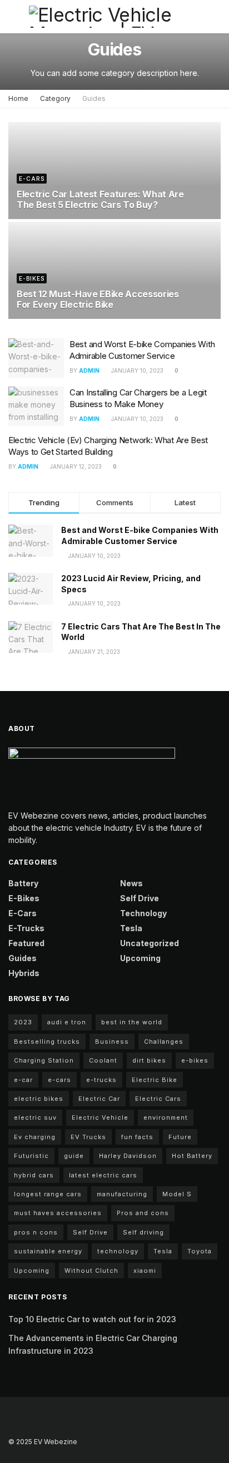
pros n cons (36, 1232)
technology (117, 1251)
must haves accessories (58, 1213)
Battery (23, 883)
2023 (23, 1022)
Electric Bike (154, 1080)
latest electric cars (103, 1175)
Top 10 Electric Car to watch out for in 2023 (92, 1319)
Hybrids (23, 973)
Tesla (131, 928)
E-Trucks (26, 928)
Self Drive (139, 898)
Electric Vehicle (100, 1117)
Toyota (199, 1251)
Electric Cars (158, 1099)
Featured (26, 943)
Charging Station (44, 1060)
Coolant (103, 1060)
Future (180, 1137)
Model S (177, 1194)
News (131, 883)
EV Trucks (88, 1137)
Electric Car (99, 1099)
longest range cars (48, 1194)
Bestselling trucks (47, 1041)
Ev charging (35, 1137)
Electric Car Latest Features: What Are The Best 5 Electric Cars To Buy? (100, 199)
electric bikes (38, 1099)
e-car (23, 1080)
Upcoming (140, 958)
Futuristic (31, 1156)
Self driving (143, 1232)
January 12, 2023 (75, 466)
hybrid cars (34, 1175)
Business (112, 1041)
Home (18, 98)
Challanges (163, 1041)
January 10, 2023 (136, 370)
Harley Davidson (128, 1156)
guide (74, 1156)
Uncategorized (149, 943)
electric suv (35, 1117)
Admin (89, 370)
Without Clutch (91, 1270)
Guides (94, 98)
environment (165, 1117)
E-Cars (31, 178)
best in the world (131, 1022)
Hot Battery (192, 1156)
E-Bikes (31, 278)
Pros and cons (143, 1213)
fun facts (137, 1137)
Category (55, 98)
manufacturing (122, 1194)
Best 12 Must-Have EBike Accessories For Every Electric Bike (98, 299)
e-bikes (194, 1060)
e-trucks (101, 1080)
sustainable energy (48, 1251)
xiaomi (144, 1270)
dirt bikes (149, 1060)
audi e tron (66, 1022)
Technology (143, 913)
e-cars (59, 1080)
